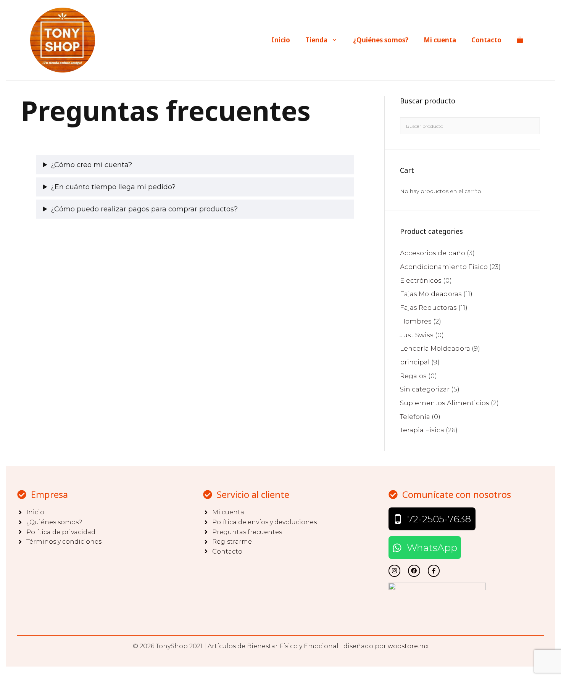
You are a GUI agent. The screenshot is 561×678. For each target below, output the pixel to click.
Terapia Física (422, 430)
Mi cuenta (440, 39)
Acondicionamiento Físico (444, 267)
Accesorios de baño (432, 253)
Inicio (280, 39)
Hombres (416, 321)
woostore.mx (408, 646)
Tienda (316, 39)
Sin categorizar (425, 389)
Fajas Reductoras (428, 307)
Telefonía (415, 416)
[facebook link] (434, 571)
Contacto (486, 39)
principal (415, 362)
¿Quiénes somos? (380, 39)
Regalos (413, 376)
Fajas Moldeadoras (431, 294)
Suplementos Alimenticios (444, 403)
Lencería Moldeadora (435, 348)
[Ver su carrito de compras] (520, 40)
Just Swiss (417, 335)
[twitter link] (394, 571)
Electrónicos (421, 280)
